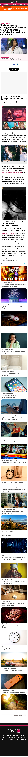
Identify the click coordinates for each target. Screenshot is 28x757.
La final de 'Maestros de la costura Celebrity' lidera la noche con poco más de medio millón (15, 8)
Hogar (11, 737)
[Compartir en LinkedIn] (17, 64)
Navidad (16, 739)
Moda (5, 735)
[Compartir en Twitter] (11, 65)
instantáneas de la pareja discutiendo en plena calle (12, 233)
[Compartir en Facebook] (14, 64)
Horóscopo (23, 739)
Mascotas (5, 739)
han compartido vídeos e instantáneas (12, 172)
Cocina (5, 737)
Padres (23, 735)
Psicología (21, 737)
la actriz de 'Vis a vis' (9, 243)
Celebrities (11, 4)
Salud (15, 737)
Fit (14, 735)
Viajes (11, 739)
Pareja (18, 735)
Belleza (10, 735)
